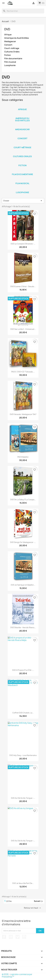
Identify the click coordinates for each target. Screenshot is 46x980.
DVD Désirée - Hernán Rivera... (23, 627)
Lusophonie (10, 65)
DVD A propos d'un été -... (23, 670)
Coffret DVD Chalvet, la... (23, 713)
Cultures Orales (12, 51)
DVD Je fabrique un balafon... (23, 585)
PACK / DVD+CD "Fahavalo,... (23, 372)
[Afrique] (22, 106)
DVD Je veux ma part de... (23, 883)
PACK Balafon (23, 457)
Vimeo (18, 937)
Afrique (8, 34)
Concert (8, 45)
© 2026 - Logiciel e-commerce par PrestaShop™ (17, 975)
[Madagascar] (22, 126)
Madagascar (10, 41)
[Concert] (22, 135)
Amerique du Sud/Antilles (16, 38)
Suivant (38, 901)
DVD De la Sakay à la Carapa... (23, 499)
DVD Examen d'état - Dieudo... (23, 286)
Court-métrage (11, 48)
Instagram (24, 937)
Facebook (4, 937)
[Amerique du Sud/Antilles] (22, 115)
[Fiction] (22, 162)
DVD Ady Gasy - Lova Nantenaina (23, 755)
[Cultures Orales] (22, 153)
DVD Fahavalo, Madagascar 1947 (23, 414)
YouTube (11, 937)
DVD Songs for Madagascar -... (23, 542)
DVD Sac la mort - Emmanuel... (23, 329)
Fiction (7, 55)
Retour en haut (33, 907)
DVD (7, 29)
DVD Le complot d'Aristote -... (23, 244)
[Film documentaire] (22, 171)
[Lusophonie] (22, 189)
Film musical (10, 62)
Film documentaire (13, 58)
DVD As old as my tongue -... (23, 798)
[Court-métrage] (22, 144)
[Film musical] (22, 180)
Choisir (23, 200)
